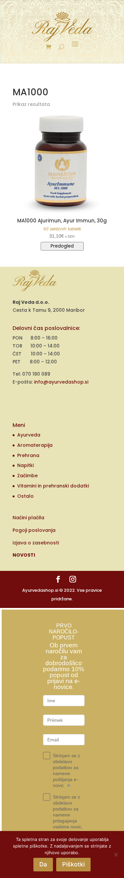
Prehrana (28, 455)
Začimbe (27, 475)
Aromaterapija (35, 445)
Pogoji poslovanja (34, 530)
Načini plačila (28, 517)
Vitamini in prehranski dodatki (53, 486)
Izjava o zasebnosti (36, 542)
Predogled (62, 246)
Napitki (25, 465)
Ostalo (25, 496)
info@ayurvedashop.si (61, 382)
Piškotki (73, 864)
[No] (115, 854)
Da (43, 864)
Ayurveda (28, 435)
